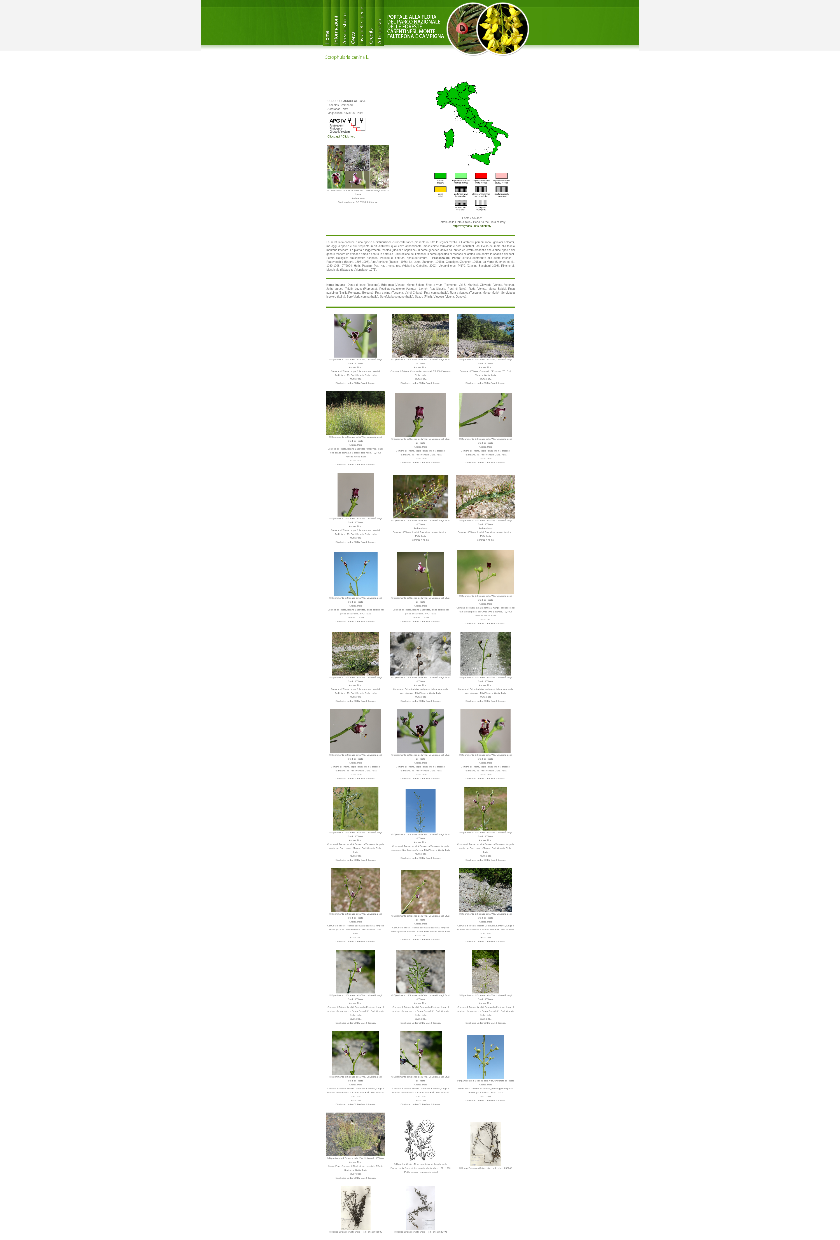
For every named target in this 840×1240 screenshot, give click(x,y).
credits (370, 23)
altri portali (379, 23)
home (327, 23)
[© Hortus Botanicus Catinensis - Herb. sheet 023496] (420, 1207)
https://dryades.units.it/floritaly (472, 226)
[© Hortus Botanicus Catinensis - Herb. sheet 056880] (356, 1207)
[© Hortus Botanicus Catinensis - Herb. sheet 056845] (485, 1144)
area (344, 23)
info (335, 23)
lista (362, 23)
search (353, 23)
